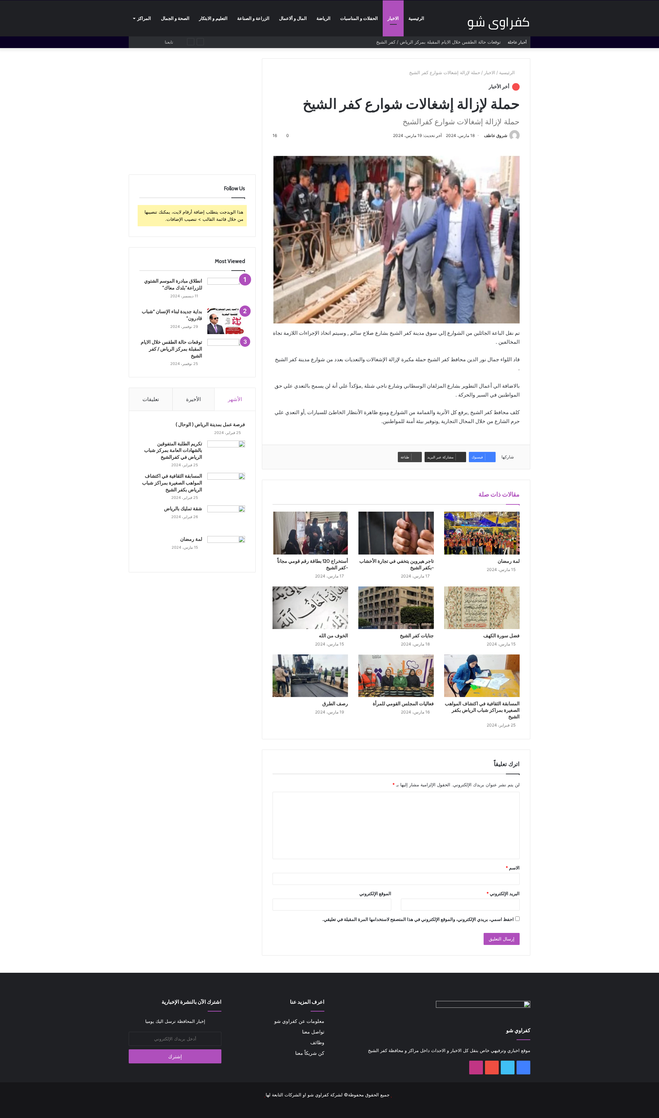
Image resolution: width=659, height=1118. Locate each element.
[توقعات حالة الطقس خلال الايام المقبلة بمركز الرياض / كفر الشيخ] (226, 352)
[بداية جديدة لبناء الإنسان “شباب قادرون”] (226, 321)
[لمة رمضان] (482, 533)
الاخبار (393, 18)
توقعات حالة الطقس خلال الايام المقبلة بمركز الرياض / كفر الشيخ (171, 348)
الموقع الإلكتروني (375, 893)
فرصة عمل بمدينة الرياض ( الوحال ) (210, 424)
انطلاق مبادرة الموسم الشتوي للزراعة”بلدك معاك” (173, 284)
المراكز (144, 18)
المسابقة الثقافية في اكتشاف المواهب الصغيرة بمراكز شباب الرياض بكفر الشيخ (482, 710)
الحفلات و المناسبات (359, 18)
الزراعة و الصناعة (253, 18)
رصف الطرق (335, 703)
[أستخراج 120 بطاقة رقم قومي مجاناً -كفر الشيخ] (310, 533)
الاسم (513, 867)
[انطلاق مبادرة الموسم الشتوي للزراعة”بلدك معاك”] (226, 291)
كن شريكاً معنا (309, 1053)
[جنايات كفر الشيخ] (396, 607)
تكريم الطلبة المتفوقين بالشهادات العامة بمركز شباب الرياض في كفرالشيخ (173, 450)
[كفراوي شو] (498, 23)
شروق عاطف (495, 135)
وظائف (317, 1042)
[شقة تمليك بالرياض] (226, 518)
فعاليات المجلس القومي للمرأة (403, 703)
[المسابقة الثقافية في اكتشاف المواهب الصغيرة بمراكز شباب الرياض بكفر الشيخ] (482, 675)
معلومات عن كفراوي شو (299, 1021)
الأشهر (235, 399)
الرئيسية (416, 18)
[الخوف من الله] (310, 607)
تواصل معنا (313, 1032)
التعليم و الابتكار (213, 18)
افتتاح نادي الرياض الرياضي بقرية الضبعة (462, 42)
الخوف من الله (333, 635)
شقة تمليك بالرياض (183, 508)
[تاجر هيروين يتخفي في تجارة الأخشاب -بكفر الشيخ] (396, 533)
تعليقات (150, 399)
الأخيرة (193, 399)
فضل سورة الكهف (501, 635)
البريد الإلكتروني (503, 893)
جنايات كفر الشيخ (417, 635)
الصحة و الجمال (175, 18)
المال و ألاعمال (293, 18)
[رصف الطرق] (310, 675)
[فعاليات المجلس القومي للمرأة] (396, 675)
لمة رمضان (509, 561)
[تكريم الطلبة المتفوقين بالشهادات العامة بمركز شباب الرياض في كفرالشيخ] (226, 453)
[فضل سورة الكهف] (482, 607)
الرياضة (323, 18)
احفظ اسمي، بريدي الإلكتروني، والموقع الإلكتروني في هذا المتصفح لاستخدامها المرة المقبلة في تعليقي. (418, 919)
